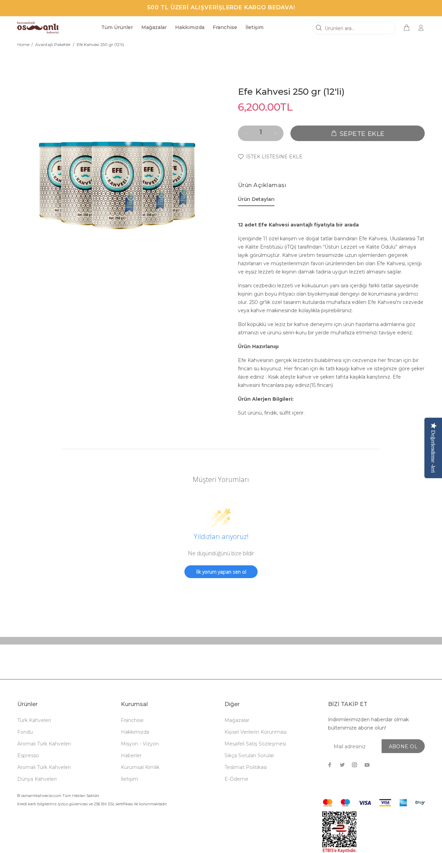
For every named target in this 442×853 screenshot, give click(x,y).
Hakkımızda (135, 732)
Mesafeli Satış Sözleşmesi (255, 744)
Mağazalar (236, 720)
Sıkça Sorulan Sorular (249, 755)
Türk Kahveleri (34, 720)
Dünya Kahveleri (37, 779)
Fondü (25, 732)
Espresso (28, 755)
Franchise (132, 720)
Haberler (131, 755)
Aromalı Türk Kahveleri (44, 744)
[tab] (256, 200)
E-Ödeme (236, 779)
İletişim (129, 779)
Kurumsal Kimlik (140, 767)
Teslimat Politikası (245, 767)
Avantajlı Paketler (53, 44)
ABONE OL (403, 746)
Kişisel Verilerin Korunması (255, 732)
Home (23, 44)
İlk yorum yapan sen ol (221, 571)
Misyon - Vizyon (140, 744)
